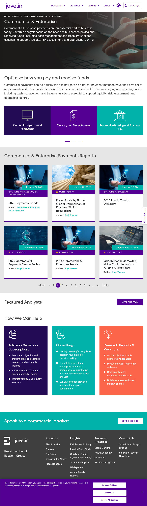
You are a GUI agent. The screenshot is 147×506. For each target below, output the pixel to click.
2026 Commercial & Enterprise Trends (69, 262)
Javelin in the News (56, 459)
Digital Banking (102, 448)
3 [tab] (79, 141)
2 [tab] (73, 141)
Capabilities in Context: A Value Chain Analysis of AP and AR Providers (120, 264)
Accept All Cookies (109, 500)
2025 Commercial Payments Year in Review (25, 262)
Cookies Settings (109, 485)
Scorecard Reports (79, 463)
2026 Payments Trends (23, 203)
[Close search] (140, 11)
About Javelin (53, 445)
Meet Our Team (130, 302)
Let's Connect (130, 421)
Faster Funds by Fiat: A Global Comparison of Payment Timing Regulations (70, 205)
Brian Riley (34, 207)
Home (7, 16)
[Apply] (132, 11)
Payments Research (22, 16)
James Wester (23, 207)
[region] (73, 492)
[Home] (14, 6)
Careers (50, 449)
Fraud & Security (103, 453)
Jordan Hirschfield (16, 210)
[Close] (142, 492)
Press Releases (54, 464)
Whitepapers (76, 467)
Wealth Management (105, 463)
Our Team (51, 454)
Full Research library (80, 445)
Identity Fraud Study (80, 449)
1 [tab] (67, 141)
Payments (100, 458)
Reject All (109, 493)
